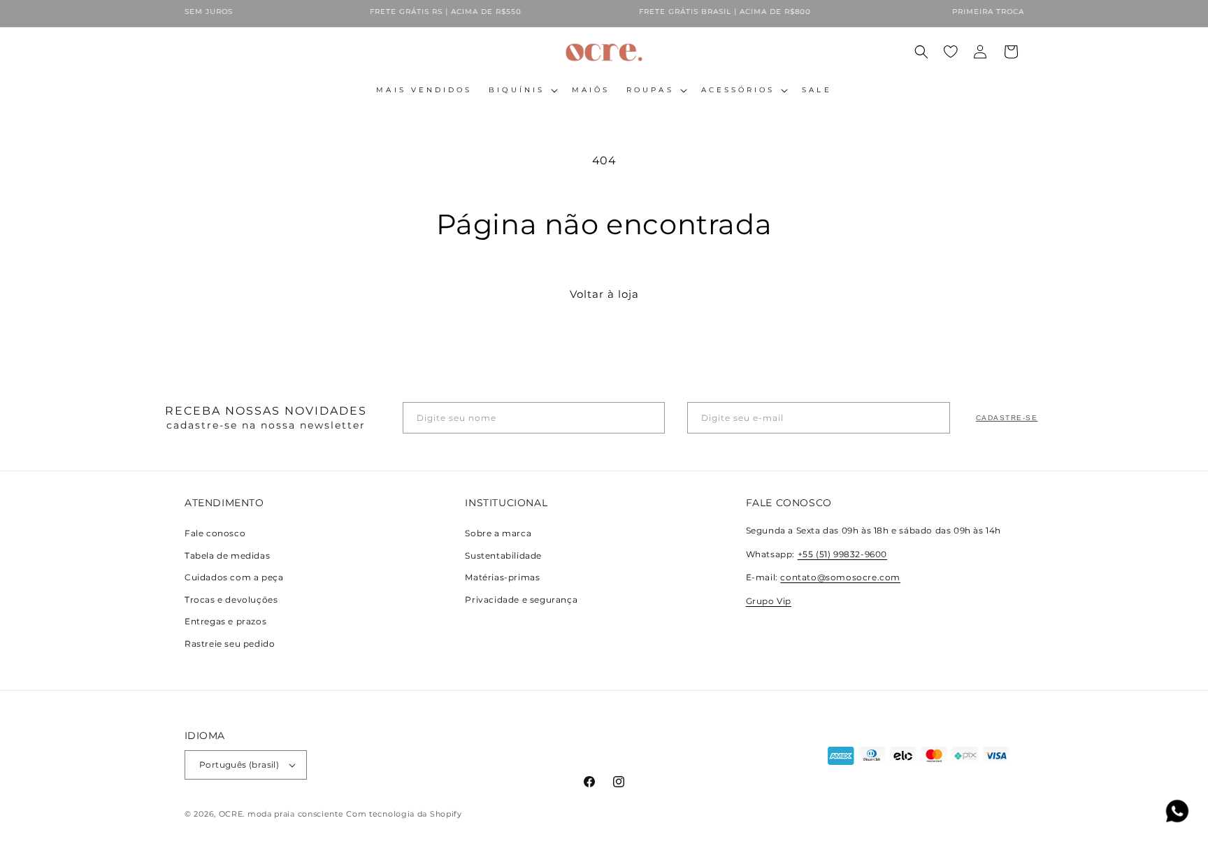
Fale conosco (215, 533)
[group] (428, 13)
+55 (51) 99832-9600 (842, 554)
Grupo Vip (768, 601)
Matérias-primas (502, 577)
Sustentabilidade (503, 555)
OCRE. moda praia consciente (281, 814)
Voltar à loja (604, 294)
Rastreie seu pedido (230, 643)
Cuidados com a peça (234, 577)
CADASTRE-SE (1007, 418)
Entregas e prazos (225, 622)
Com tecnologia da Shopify (404, 814)
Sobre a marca (498, 533)
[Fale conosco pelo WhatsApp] (1177, 814)
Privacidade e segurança (521, 599)
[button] (521, 90)
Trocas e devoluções (231, 599)
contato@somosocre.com (840, 577)
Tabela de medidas (227, 555)
